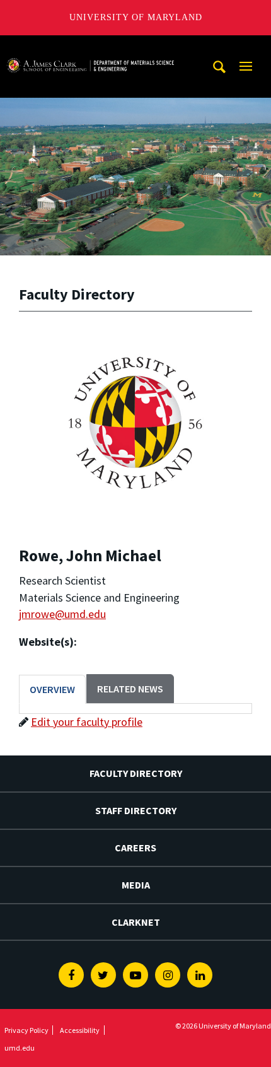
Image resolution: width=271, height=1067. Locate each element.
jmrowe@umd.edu (62, 614)
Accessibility (80, 1030)
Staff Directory (135, 810)
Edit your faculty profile (86, 721)
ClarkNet (136, 922)
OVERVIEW (52, 689)
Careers (135, 847)
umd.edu (19, 1047)
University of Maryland (135, 17)
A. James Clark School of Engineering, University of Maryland (90, 47)
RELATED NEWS (130, 688)
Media (136, 884)
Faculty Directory (135, 773)
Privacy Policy (26, 1030)
